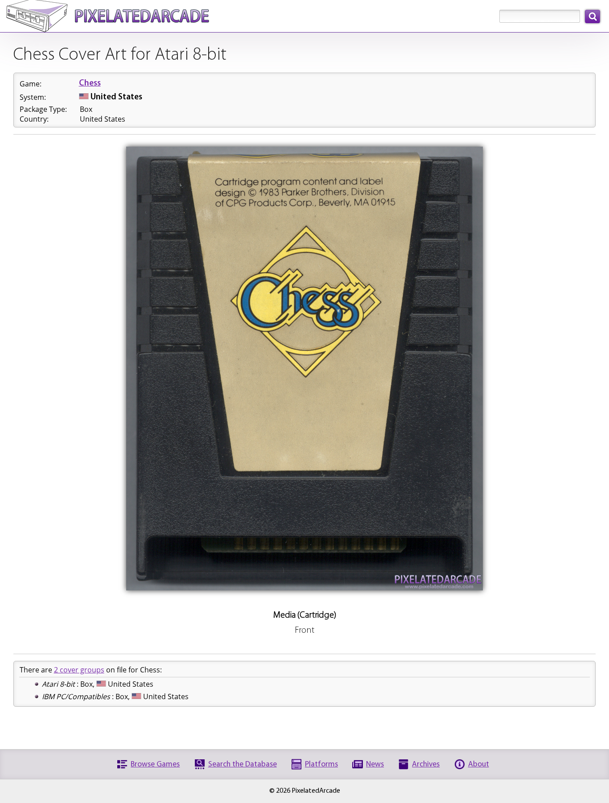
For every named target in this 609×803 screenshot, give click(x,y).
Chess (90, 83)
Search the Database (242, 764)
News (375, 764)
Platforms (321, 764)
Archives (426, 764)
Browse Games (155, 764)
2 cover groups (79, 670)
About (478, 764)
